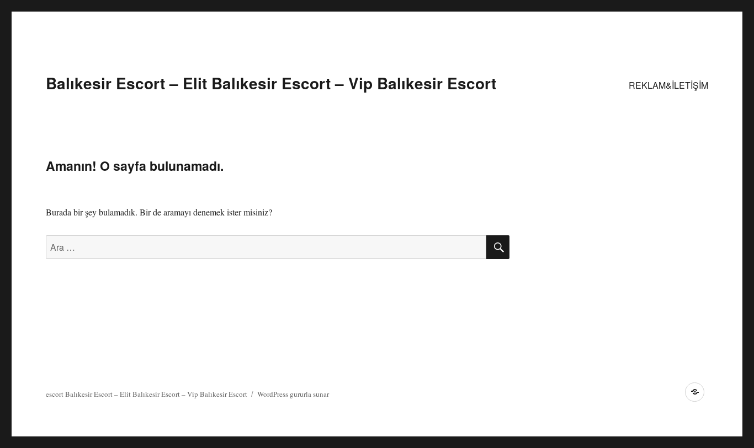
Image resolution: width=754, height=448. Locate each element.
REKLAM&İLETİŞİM (668, 85)
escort (54, 394)
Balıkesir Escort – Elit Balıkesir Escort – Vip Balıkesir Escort (271, 83)
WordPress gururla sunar (293, 394)
